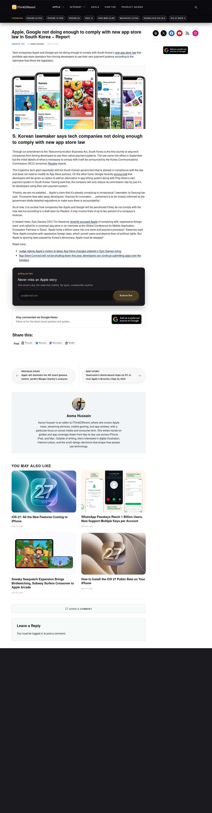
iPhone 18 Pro (56, 18)
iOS (22, 44)
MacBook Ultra (129, 18)
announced (120, 174)
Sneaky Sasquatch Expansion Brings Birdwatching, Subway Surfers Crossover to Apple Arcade (43, 583)
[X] (164, 33)
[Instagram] (195, 33)
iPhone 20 (74, 18)
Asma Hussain (37, 43)
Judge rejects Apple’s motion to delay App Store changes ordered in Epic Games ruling (70, 251)
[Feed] (187, 33)
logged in (37, 633)
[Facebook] (172, 33)
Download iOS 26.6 (154, 18)
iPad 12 (89, 18)
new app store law (125, 52)
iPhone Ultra (34, 18)
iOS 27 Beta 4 (178, 18)
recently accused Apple (84, 222)
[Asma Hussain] (78, 403)
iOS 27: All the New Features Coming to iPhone (40, 519)
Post (16, 343)
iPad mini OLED (106, 18)
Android (16, 44)
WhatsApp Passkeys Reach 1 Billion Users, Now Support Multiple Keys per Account (112, 519)
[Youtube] (180, 33)
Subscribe (126, 295)
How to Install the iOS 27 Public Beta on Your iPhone (113, 581)
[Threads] (156, 33)
